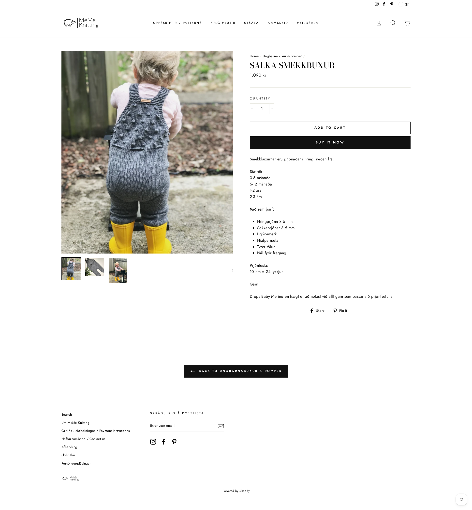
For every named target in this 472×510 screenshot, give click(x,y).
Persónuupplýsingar (76, 463)
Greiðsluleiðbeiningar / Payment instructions (95, 430)
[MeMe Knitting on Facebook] (164, 442)
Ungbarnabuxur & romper (282, 56)
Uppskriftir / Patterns (177, 22)
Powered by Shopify (236, 491)
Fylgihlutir (223, 22)
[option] (147, 152)
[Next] (230, 270)
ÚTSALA (251, 22)
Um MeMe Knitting (75, 422)
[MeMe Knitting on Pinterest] (174, 442)
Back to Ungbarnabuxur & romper (239, 370)
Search (66, 414)
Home (254, 56)
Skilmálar (68, 455)
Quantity (260, 98)
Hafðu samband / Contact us (83, 438)
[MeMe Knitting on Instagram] (153, 442)
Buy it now (330, 142)
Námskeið (278, 22)
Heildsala (308, 22)
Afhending (69, 446)
